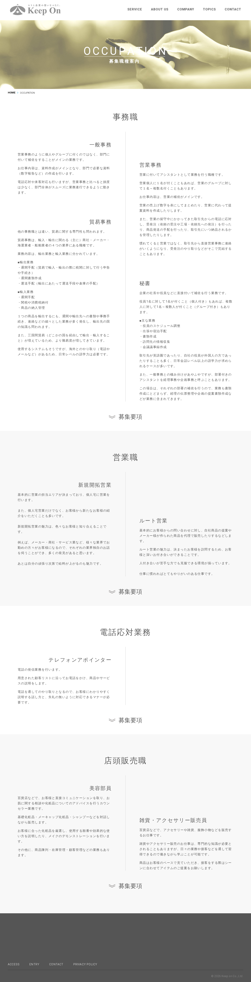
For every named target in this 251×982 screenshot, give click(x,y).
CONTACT (233, 9)
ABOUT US (159, 9)
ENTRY (34, 964)
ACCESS (14, 964)
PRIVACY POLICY (85, 964)
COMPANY (185, 9)
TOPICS (209, 9)
